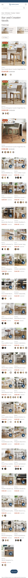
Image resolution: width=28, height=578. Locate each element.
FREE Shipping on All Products (14, 1)
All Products (7, 12)
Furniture (13, 12)
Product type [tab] (5, 25)
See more (14, 571)
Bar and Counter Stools (7, 14)
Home (3, 12)
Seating (17, 12)
